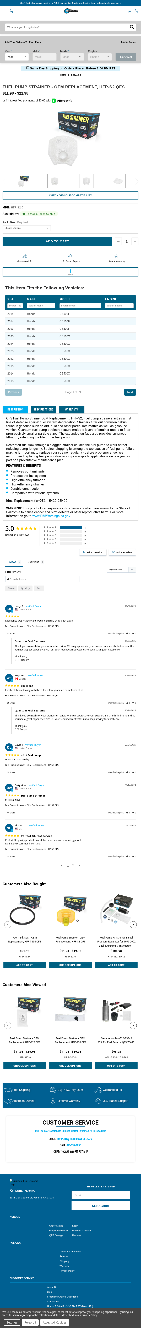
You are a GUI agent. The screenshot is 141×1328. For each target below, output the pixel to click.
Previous (4, 181)
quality (25, 588)
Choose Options (70, 965)
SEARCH (126, 56)
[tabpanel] (23, 181)
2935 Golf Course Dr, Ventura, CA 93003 (32, 1197)
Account (16, 1217)
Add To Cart (24, 965)
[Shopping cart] (136, 11)
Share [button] (12, 633)
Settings (12, 1322)
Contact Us (53, 1301)
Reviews (76, 1235)
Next (136, 181)
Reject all (30, 1322)
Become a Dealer (81, 1230)
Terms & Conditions (70, 1251)
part (39, 588)
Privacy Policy (66, 1270)
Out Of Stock (116, 1065)
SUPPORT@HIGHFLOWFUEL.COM (75, 1138)
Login (75, 1225)
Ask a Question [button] (94, 552)
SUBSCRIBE (101, 1205)
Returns (63, 1256)
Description (15, 409)
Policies (15, 1242)
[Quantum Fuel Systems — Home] (63, 11)
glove (11, 588)
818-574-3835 (74, 1145)
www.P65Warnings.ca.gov (51, 516)
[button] (128, 633)
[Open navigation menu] (4, 11)
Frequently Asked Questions (62, 1296)
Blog (49, 1291)
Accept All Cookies (54, 1322)
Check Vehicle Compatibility (70, 195)
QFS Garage (56, 1235)
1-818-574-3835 (24, 1191)
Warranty (72, 409)
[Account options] (130, 11)
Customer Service (22, 1278)
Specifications (43, 409)
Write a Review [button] (124, 552)
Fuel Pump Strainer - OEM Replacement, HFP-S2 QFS (32, 626)
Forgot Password (58, 1230)
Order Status (56, 1225)
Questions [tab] (33, 561)
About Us (52, 1287)
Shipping (64, 1261)
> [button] (79, 865)
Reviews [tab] (11, 561)
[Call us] (11, 11)
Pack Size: (15, 222)
